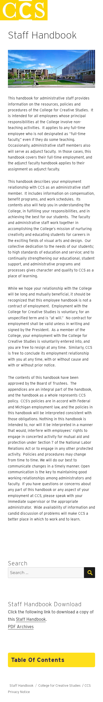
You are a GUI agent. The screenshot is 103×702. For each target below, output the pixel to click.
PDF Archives (21, 626)
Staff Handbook (31, 619)
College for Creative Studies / (61, 685)
